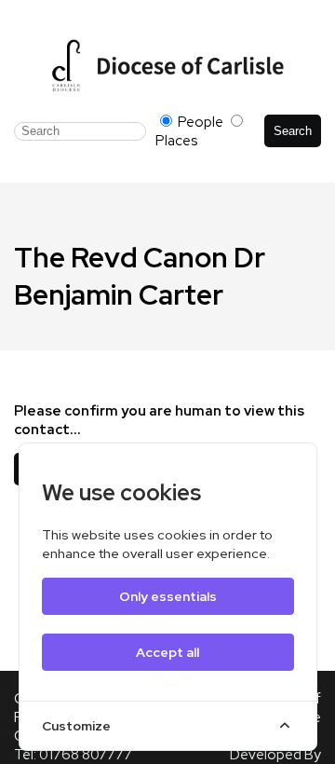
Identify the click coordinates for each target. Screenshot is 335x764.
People (200, 122)
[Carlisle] (167, 65)
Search (293, 131)
